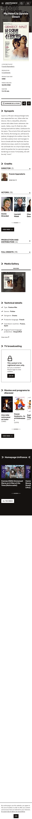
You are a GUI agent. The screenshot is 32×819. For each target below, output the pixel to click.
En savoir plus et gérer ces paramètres (13, 811)
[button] (23, 275)
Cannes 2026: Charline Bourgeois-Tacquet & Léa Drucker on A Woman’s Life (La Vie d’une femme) (12, 484)
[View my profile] (28, 3)
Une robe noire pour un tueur (5, 417)
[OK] (16, 816)
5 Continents (6, 73)
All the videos (8, 501)
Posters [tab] (16, 268)
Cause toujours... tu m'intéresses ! (19, 417)
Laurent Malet (17, 215)
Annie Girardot (5, 215)
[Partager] (24, 103)
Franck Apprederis (8, 66)
